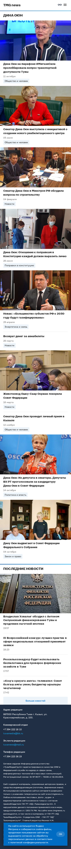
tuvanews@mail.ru (13, 744)
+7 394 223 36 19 (12, 756)
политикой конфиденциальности (29, 842)
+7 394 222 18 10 (12, 729)
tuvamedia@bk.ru (13, 733)
